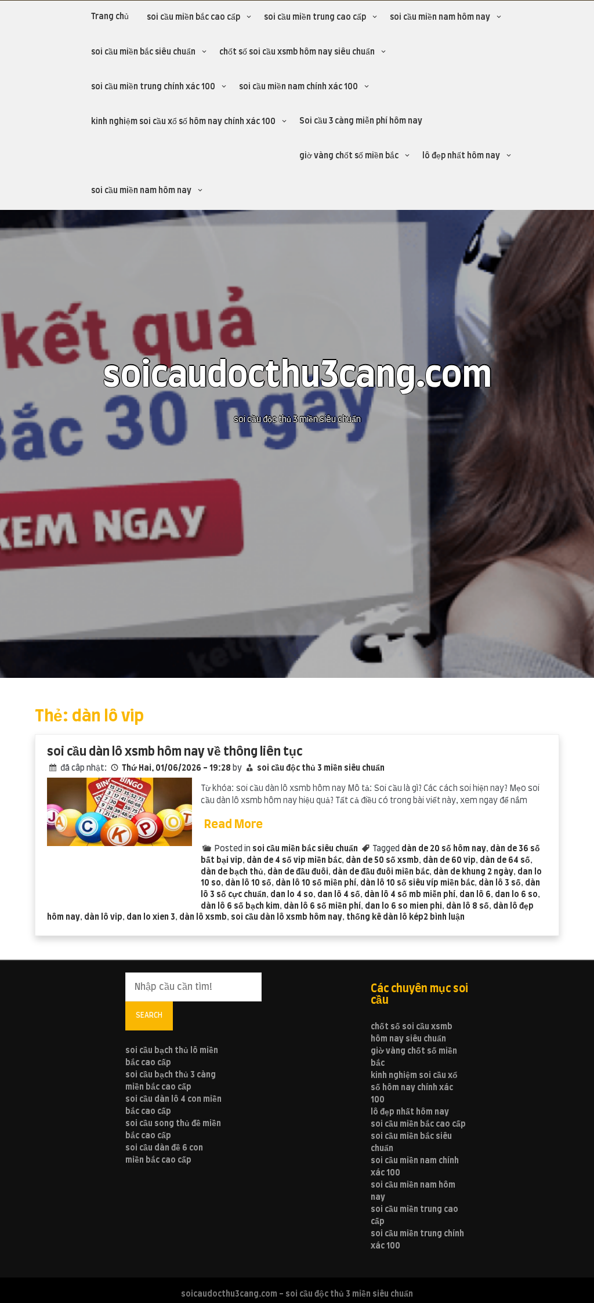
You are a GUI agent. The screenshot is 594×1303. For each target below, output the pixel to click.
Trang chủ (110, 17)
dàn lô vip (103, 917)
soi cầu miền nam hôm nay (440, 17)
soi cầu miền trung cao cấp (315, 17)
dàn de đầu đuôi (297, 872)
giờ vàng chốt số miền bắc (349, 156)
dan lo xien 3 (150, 917)
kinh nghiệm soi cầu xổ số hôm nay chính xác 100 (183, 122)
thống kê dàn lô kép (384, 917)
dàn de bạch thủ (232, 872)
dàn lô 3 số (500, 883)
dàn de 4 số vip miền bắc (294, 860)
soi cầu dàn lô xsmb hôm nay (286, 917)
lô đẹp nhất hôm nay (461, 156)
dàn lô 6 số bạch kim (240, 906)
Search (149, 1015)
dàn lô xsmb (203, 917)
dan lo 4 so (291, 895)
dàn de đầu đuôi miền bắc (380, 872)
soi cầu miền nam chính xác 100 (298, 87)
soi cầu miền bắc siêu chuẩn (143, 52)
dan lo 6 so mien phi (403, 906)
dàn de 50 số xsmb (382, 860)
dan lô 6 (475, 895)
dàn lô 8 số (467, 906)
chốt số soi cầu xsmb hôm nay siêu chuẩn (297, 52)
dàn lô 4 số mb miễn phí (409, 895)
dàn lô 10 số (248, 883)
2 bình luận (444, 917)
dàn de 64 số (505, 860)
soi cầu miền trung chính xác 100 (153, 87)
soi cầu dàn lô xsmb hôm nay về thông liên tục (174, 752)
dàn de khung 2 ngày (473, 872)
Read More (233, 824)
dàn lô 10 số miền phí (316, 883)
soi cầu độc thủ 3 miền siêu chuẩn (321, 768)
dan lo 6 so (516, 895)
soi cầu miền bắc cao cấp (193, 17)
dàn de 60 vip (449, 860)
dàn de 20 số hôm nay (443, 849)
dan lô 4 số (338, 895)
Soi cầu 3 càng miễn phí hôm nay (360, 121)
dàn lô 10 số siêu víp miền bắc (417, 883)
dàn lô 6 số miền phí (322, 906)
